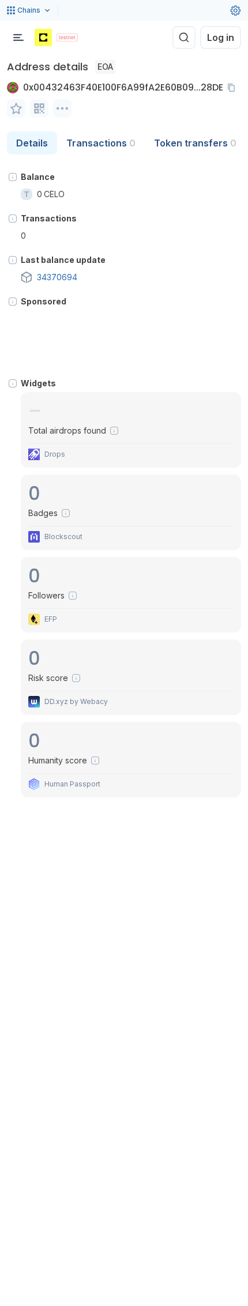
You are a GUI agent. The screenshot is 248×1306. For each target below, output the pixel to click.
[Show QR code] (39, 108)
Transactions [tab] (101, 143)
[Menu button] (18, 37)
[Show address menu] (62, 108)
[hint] (12, 177)
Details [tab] (32, 143)
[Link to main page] (43, 37)
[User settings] (235, 10)
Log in (220, 37)
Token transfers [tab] (195, 143)
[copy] (233, 87)
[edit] (16, 108)
